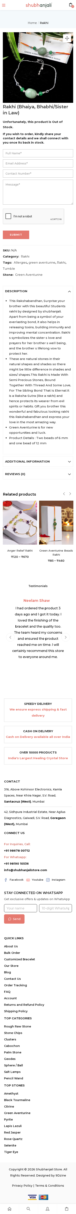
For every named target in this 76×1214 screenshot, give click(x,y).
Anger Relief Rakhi (20, 550)
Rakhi (44, 23)
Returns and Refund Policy (24, 1005)
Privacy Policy (22, 1185)
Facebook (17, 879)
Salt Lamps (12, 1072)
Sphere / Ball (13, 1065)
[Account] (47, 1209)
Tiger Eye (11, 1152)
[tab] (38, 291)
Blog (7, 972)
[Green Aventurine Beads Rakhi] (56, 522)
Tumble (9, 268)
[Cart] (66, 1209)
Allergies (20, 262)
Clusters (10, 1039)
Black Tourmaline (17, 1100)
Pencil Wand (13, 1078)
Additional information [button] (27, 461)
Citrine (9, 1106)
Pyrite (8, 1119)
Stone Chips (13, 1033)
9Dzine (61, 1175)
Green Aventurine (29, 275)
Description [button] (16, 291)
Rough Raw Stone (17, 1026)
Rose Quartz (13, 1139)
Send (16, 919)
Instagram (58, 879)
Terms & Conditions (49, 1185)
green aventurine (42, 262)
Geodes (10, 1059)
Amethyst (11, 1093)
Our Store (11, 966)
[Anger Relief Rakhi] (20, 522)
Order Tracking (15, 985)
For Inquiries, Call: (17, 844)
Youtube (37, 879)
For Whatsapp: (15, 857)
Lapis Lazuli (13, 1126)
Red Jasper (12, 1132)
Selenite (10, 1145)
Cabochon (12, 1046)
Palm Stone (12, 1052)
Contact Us (12, 979)
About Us (11, 946)
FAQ (7, 992)
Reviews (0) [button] (15, 474)
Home (32, 23)
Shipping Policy (16, 1011)
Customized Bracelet (19, 959)
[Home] (9, 1209)
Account (10, 998)
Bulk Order (12, 953)
